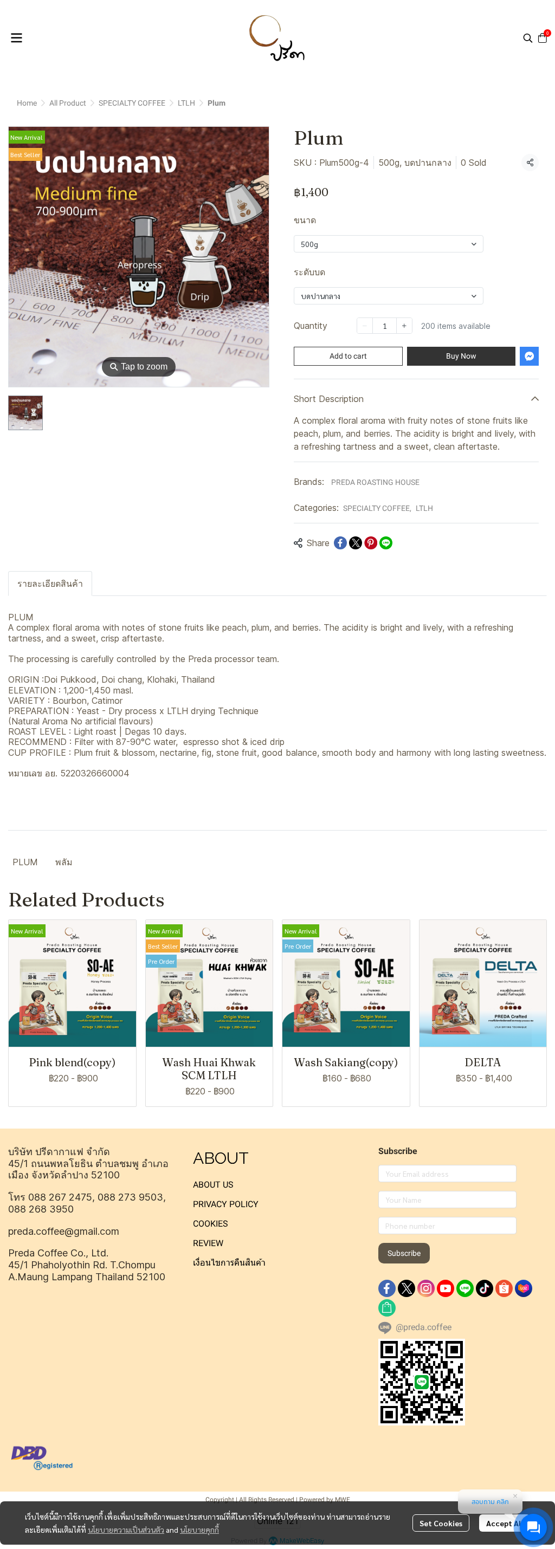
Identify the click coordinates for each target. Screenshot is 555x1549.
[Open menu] (16, 38)
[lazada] (523, 1288)
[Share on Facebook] (340, 542)
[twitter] (406, 1288)
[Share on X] (355, 542)
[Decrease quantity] (364, 325)
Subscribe (404, 1253)
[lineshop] (387, 1308)
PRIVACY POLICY (226, 1204)
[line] (465, 1288)
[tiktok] (484, 1288)
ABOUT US (213, 1184)
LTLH (186, 103)
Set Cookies (441, 1523)
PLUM (25, 862)
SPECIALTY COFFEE (132, 103)
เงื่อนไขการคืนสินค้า (229, 1263)
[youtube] (445, 1288)
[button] (527, 38)
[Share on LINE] (385, 542)
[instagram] (426, 1288)
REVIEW (208, 1243)
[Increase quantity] (404, 325)
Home (27, 103)
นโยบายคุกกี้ (199, 1529)
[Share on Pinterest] (370, 542)
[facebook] (387, 1288)
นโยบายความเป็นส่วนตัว (126, 1529)
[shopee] (504, 1288)
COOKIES (210, 1224)
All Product (67, 103)
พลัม (64, 862)
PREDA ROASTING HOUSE (375, 482)
